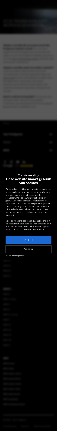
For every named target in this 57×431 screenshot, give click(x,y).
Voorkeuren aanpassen (15, 256)
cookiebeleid (16, 226)
